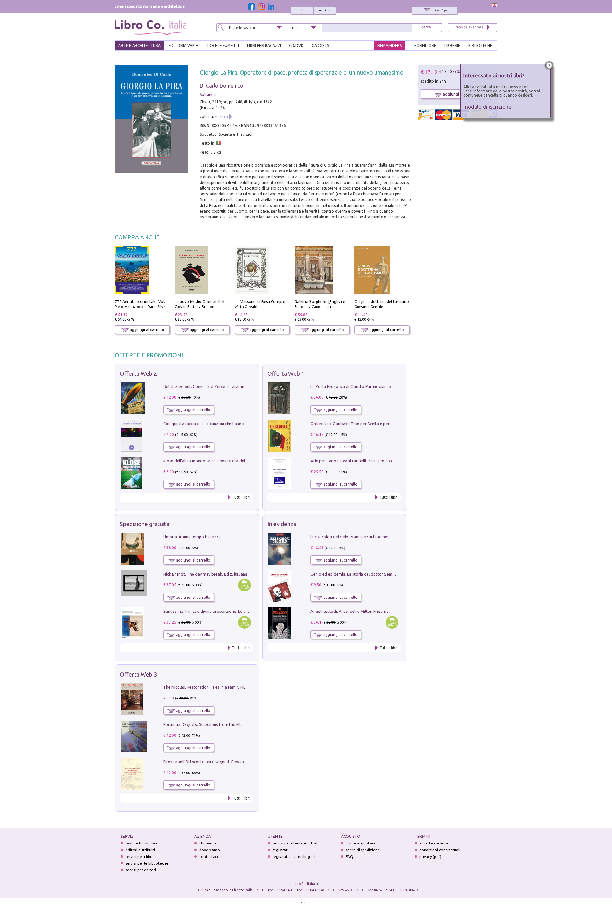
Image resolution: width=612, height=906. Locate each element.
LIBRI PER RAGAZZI (264, 45)
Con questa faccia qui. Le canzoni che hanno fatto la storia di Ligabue (226, 423)
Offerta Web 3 (138, 674)
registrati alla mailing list (294, 856)
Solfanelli (208, 94)
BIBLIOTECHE (480, 45)
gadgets (320, 45)
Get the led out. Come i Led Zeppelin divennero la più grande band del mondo (235, 386)
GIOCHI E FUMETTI (222, 45)
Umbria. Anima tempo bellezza (192, 536)
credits (306, 902)
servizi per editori (141, 870)
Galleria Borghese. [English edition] (326, 302)
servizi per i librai (140, 856)
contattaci (208, 856)
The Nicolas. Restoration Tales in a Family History (208, 687)
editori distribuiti (140, 850)
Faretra (221, 116)
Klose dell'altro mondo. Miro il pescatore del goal (208, 461)
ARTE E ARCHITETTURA (139, 45)
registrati (325, 10)
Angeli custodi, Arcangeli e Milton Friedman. (351, 611)
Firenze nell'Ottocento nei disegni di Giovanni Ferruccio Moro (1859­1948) (230, 761)
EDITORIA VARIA (183, 45)
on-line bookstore (141, 843)
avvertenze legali (434, 843)
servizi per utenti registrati (296, 843)
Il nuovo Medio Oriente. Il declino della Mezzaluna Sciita (225, 302)
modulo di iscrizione (487, 107)
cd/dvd (296, 45)
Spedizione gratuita (144, 524)
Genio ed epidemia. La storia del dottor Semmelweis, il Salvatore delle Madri (381, 574)
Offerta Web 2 (138, 373)
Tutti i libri (241, 497)
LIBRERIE (452, 45)
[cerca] (426, 28)
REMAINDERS (389, 45)
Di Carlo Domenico (221, 86)
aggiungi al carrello (146, 330)
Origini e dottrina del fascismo (381, 302)
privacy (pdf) (430, 856)
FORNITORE (425, 45)
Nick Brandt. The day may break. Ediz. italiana (205, 574)
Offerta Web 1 (285, 373)
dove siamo (209, 850)
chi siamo (207, 843)
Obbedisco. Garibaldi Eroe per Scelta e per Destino (357, 423)
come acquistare (360, 843)
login (302, 10)
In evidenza (281, 524)
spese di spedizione (363, 850)
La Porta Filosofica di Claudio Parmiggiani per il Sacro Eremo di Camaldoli (378, 386)
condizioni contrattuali (439, 850)
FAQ (349, 856)
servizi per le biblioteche (147, 863)
